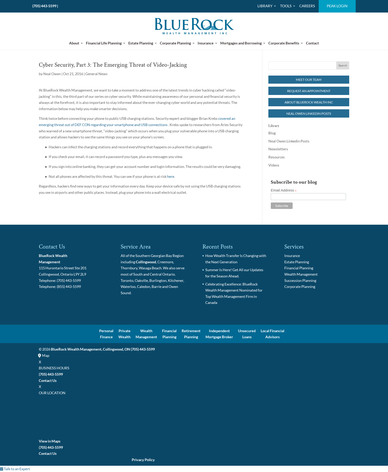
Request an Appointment (308, 91)
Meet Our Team (309, 79)
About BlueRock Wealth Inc (309, 102)
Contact (312, 43)
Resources (276, 157)
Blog (272, 133)
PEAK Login (337, 6)
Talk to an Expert (16, 469)
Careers (307, 6)
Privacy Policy (143, 459)
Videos (273, 165)
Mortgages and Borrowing (241, 43)
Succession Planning (300, 280)
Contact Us (48, 380)
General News (96, 74)
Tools (286, 6)
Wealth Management (301, 274)
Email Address (283, 190)
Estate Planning (140, 43)
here (170, 176)
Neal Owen (52, 74)
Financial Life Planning (104, 43)
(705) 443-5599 (44, 6)
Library (264, 6)
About (74, 43)
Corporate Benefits (283, 43)
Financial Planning (298, 268)
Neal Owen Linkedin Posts (308, 113)
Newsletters (278, 149)
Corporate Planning (175, 43)
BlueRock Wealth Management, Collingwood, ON (90, 349)
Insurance (206, 43)
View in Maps (49, 441)
